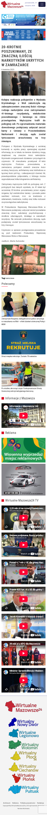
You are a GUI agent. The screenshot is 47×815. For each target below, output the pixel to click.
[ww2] (23, 450)
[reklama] (23, 480)
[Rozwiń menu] (41, 4)
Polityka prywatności (27, 803)
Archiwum (6, 803)
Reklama (15, 803)
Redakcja (40, 803)
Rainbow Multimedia (23, 808)
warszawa (10, 278)
